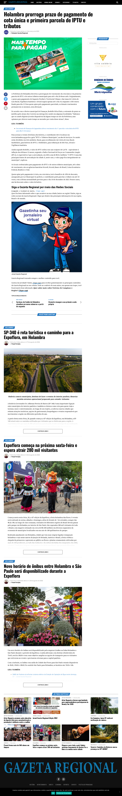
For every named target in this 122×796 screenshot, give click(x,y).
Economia (58, 785)
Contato (83, 2)
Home (32, 2)
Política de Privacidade (86, 785)
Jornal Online (48, 2)
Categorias (66, 2)
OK (53, 793)
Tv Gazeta (75, 2)
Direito (51, 785)
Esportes (66, 785)
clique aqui (37, 283)
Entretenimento (42, 785)
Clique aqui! (40, 191)
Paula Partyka (16, 344)
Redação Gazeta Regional (20, 33)
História (39, 2)
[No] (120, 792)
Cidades (57, 2)
